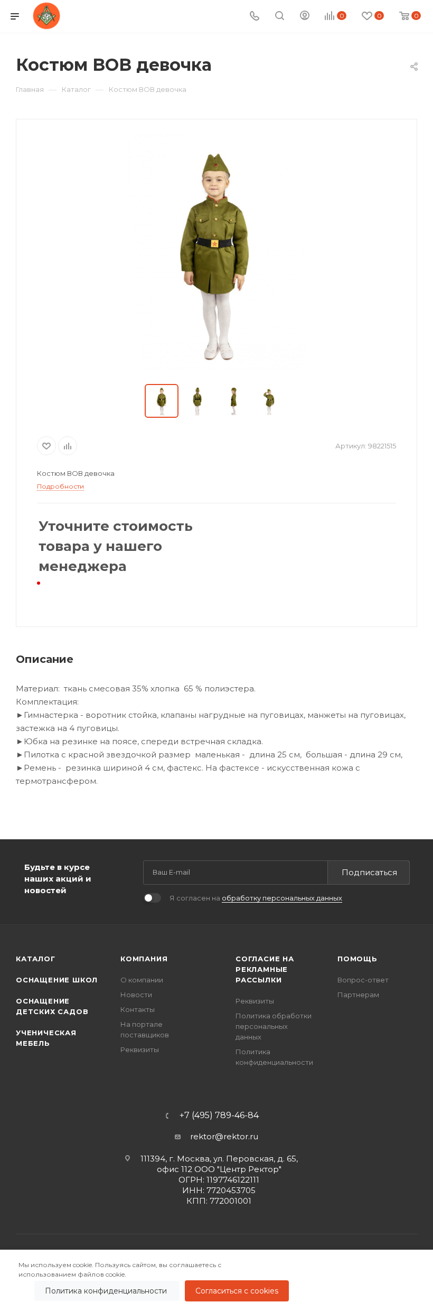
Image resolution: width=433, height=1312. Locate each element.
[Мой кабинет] (304, 17)
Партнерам (358, 994)
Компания (143, 958)
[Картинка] (216, 252)
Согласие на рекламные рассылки (265, 969)
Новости (136, 994)
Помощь (357, 958)
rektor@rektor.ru (224, 1136)
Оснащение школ (57, 980)
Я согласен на (256, 898)
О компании (141, 980)
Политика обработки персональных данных (274, 1026)
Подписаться (369, 872)
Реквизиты (139, 1049)
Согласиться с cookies (236, 1291)
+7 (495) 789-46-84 (219, 1115)
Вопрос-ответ (363, 980)
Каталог (35, 958)
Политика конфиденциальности (107, 1291)
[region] (216, 1281)
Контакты (137, 1009)
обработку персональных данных (282, 898)
